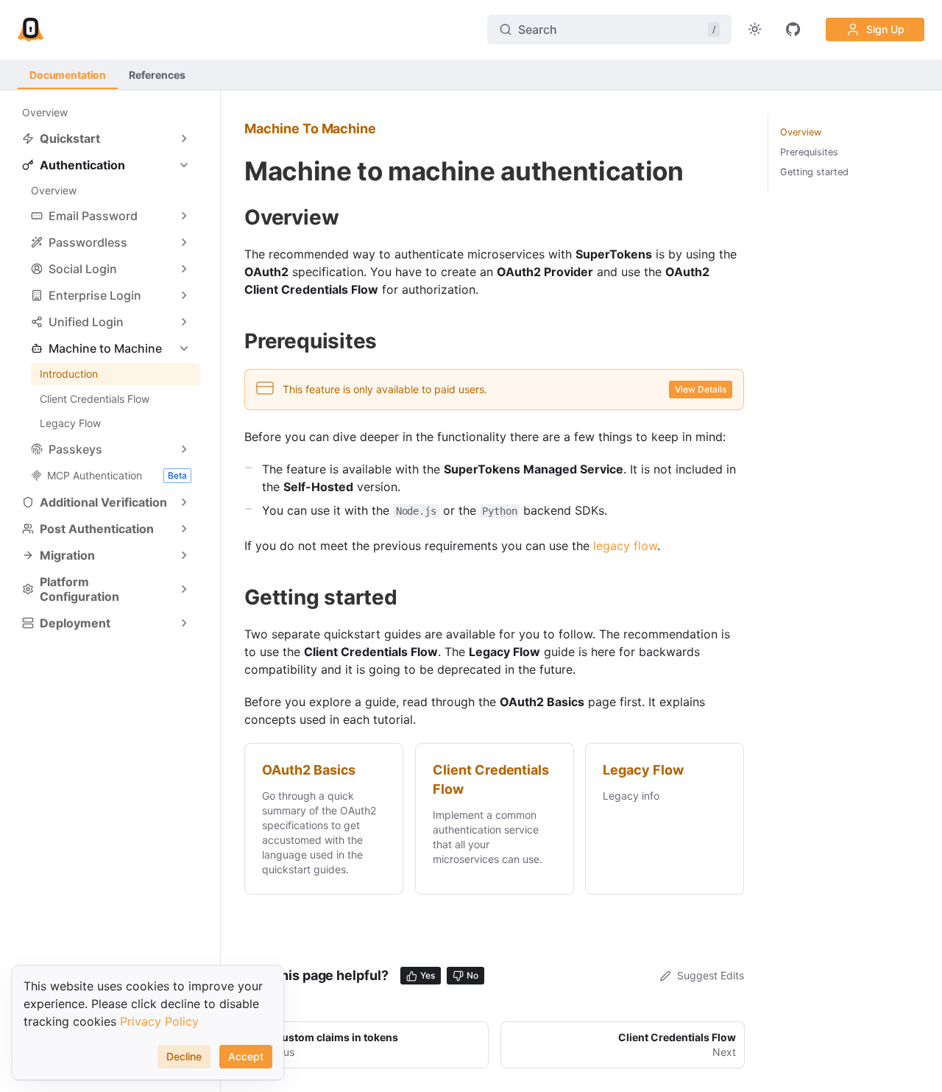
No (472, 975)
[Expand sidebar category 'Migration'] (184, 555)
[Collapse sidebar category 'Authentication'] (184, 165)
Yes (427, 975)
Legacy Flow (70, 423)
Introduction (69, 373)
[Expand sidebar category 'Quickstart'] (184, 138)
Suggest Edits (710, 975)
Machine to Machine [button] (105, 348)
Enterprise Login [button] (95, 295)
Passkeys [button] (75, 449)
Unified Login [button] (86, 321)
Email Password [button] (93, 215)
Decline (184, 1056)
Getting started (814, 171)
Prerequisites (809, 152)
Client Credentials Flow (94, 398)
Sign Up (885, 29)
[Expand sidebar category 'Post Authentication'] (184, 528)
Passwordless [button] (88, 242)
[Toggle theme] (755, 29)
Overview (45, 112)
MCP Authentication (117, 475)
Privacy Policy (159, 1021)
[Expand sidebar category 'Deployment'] (184, 623)
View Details (700, 389)
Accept (245, 1056)
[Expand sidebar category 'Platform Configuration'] (184, 589)
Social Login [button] (83, 268)
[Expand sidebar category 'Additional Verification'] (184, 502)
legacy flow (625, 545)
